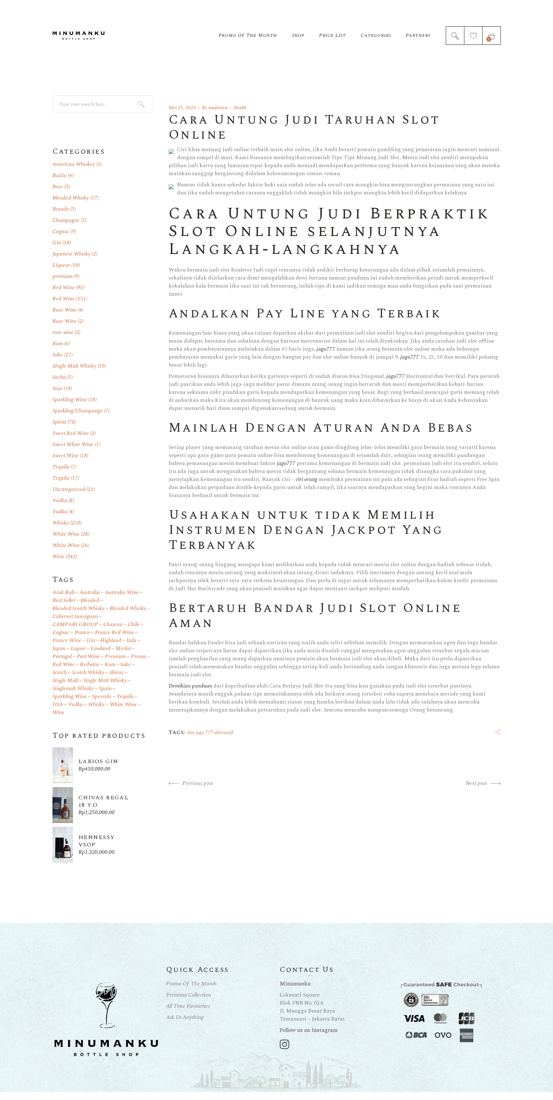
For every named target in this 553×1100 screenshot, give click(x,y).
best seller (64, 601)
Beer (57, 187)
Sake (57, 355)
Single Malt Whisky (105, 681)
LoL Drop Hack (17, 1096)
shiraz (116, 673)
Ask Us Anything (185, 1017)
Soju (57, 388)
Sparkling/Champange (77, 411)
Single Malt (65, 681)
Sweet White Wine (73, 444)
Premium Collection (188, 995)
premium (62, 276)
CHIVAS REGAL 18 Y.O (103, 801)
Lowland (100, 649)
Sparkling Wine (69, 399)
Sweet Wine (65, 456)
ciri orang (306, 479)
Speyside (102, 697)
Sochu (59, 377)
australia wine (122, 593)
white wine (123, 705)
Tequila (60, 467)
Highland (110, 641)
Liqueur (61, 265)
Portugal (62, 657)
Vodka (59, 500)
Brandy (60, 209)
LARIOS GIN (98, 761)
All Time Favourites (188, 1006)
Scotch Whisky (88, 673)
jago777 (326, 349)
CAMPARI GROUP (75, 625)
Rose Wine (64, 310)
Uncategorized (68, 489)
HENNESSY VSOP (96, 841)
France (82, 633)
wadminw (218, 107)
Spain (105, 689)
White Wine (66, 534)
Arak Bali (63, 593)
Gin (56, 243)
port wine (88, 657)
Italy (131, 641)
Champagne (66, 220)
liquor (78, 649)
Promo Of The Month (191, 984)
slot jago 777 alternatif (210, 732)
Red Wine (63, 287)
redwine (90, 665)
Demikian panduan (190, 686)
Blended (90, 601)
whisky (96, 705)
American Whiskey (73, 164)
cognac (60, 633)
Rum (57, 343)
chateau (113, 625)
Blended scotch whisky (78, 609)
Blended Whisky (70, 198)
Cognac (60, 231)
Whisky (60, 523)
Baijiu (59, 175)
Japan (59, 649)
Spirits (59, 422)
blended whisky (128, 609)
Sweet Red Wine (70, 433)
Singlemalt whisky (73, 689)
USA (57, 705)
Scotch (59, 673)
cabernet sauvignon (75, 617)
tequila (125, 697)
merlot (123, 649)
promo (138, 657)
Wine (58, 556)
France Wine (66, 641)
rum (110, 665)
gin (90, 641)
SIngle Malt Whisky (74, 366)
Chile (134, 625)
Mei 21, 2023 (182, 107)
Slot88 (240, 107)
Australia (89, 593)
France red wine (114, 633)
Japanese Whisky (71, 254)
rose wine (63, 332)
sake (125, 665)
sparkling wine (69, 697)
